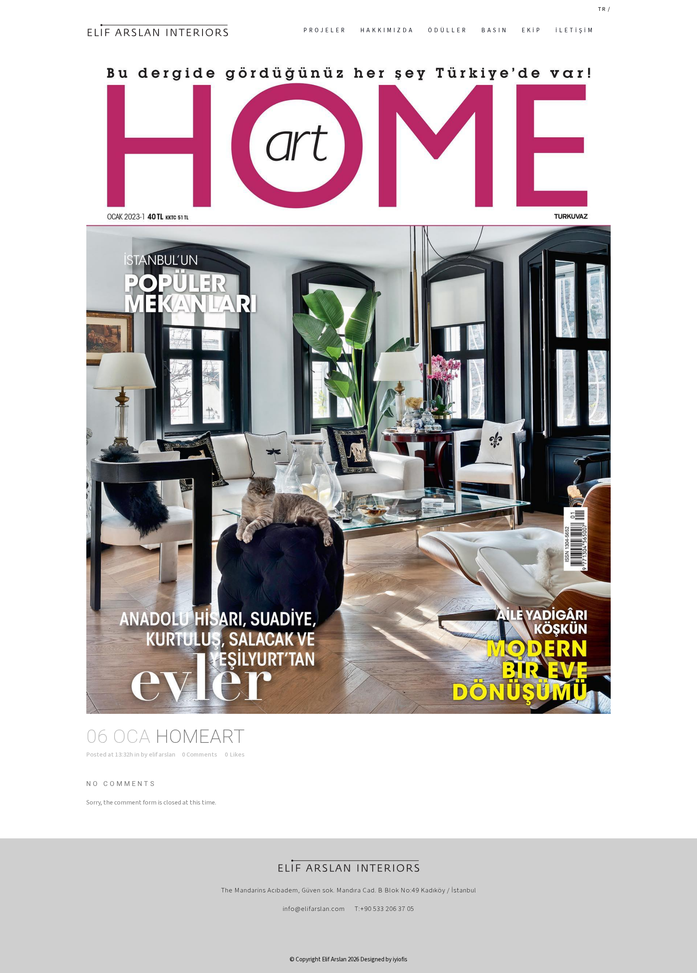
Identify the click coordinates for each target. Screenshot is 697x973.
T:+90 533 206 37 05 (384, 909)
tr (602, 9)
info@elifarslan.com (314, 909)
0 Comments (199, 754)
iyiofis (400, 959)
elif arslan (162, 754)
